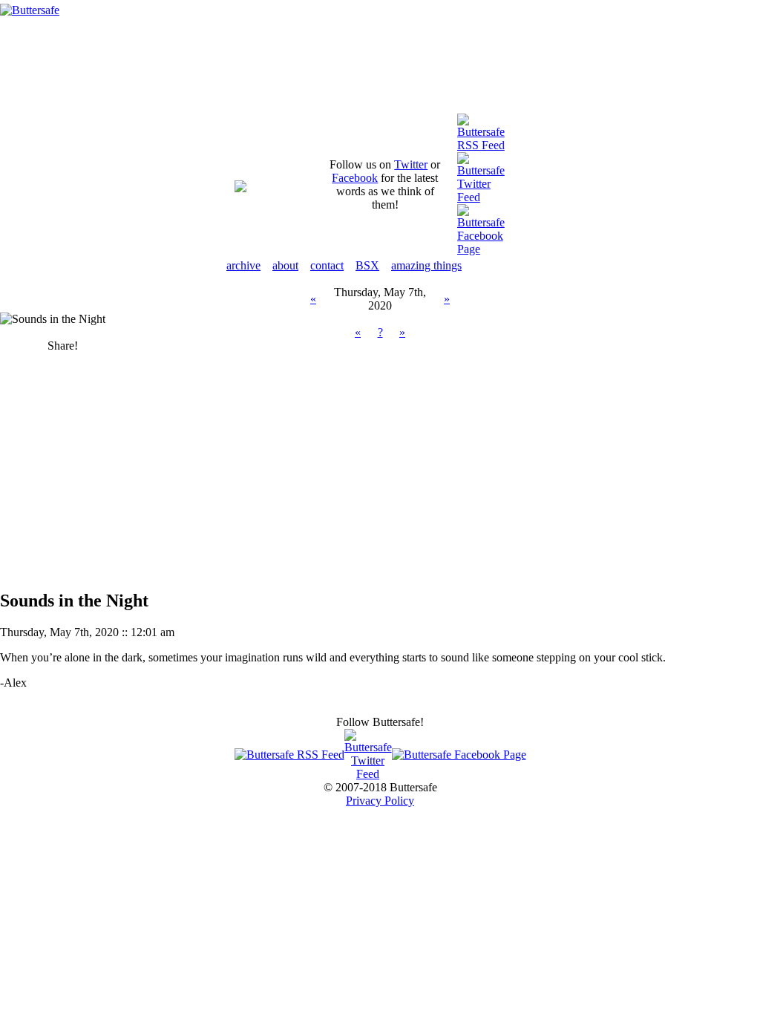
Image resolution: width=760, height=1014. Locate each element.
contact (327, 265)
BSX (367, 265)
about (285, 265)
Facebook (355, 177)
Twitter (411, 164)
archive (243, 265)
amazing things (426, 265)
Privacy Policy (380, 800)
